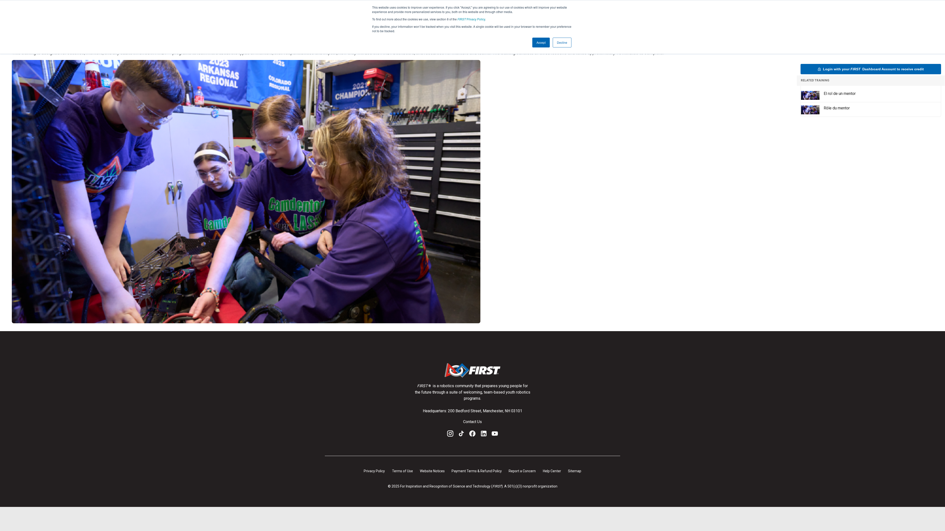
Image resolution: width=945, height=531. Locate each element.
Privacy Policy (471, 19)
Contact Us (472, 421)
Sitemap (574, 471)
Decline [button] (562, 42)
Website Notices (432, 471)
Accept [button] (541, 42)
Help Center (552, 471)
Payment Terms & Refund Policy (477, 471)
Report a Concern (522, 471)
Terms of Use (402, 471)
